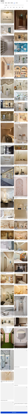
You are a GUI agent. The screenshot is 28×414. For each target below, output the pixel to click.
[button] (5, 7)
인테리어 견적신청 (14, 412)
